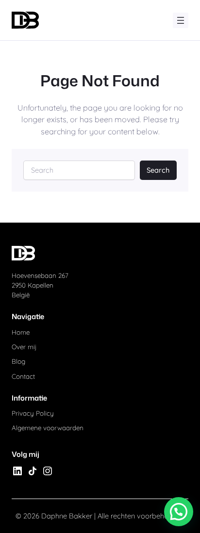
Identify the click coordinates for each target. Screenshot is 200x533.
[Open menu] (180, 20)
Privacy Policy (33, 413)
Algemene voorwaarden (47, 428)
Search (158, 170)
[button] (178, 511)
